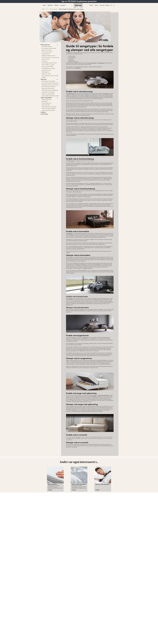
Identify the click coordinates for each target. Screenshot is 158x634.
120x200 (94, 396)
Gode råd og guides (53, 9)
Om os (47, 9)
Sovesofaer (62, 5)
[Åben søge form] (111, 5)
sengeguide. (78, 68)
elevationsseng (70, 93)
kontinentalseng (70, 160)
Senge (44, 5)
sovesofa (77, 437)
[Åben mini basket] (113, 5)
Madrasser (50, 5)
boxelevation (70, 298)
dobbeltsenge (101, 63)
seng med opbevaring (104, 395)
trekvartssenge (93, 63)
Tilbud (96, 5)
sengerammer (85, 337)
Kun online (102, 5)
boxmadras (69, 233)
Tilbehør (56, 5)
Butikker (108, 5)
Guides (91, 5)
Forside (43, 9)
